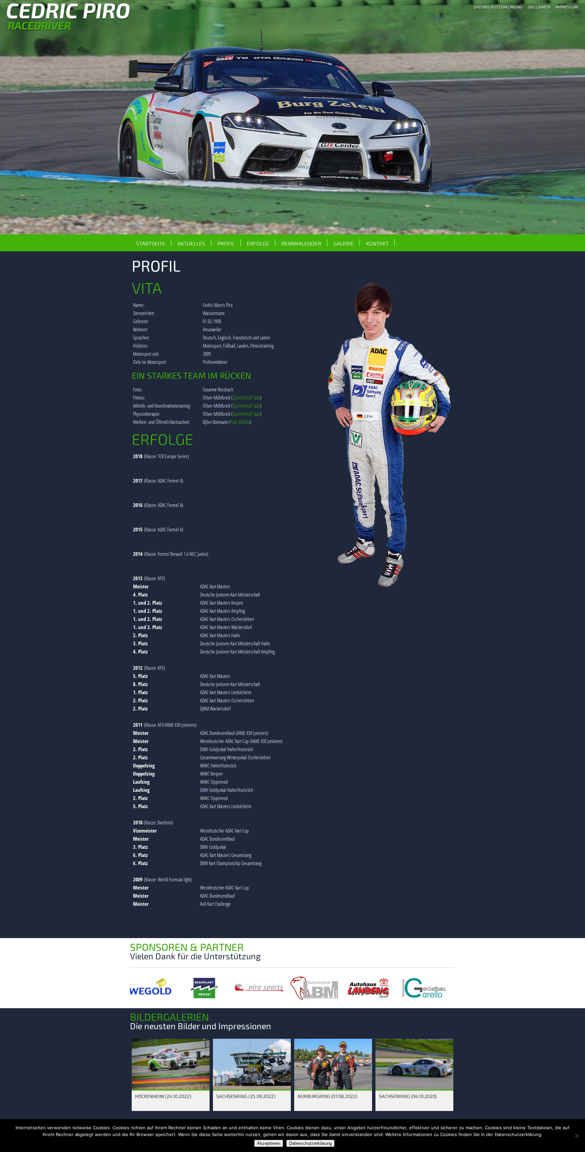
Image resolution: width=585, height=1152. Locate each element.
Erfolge (258, 243)
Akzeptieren (268, 1143)
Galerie (343, 243)
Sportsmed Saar (246, 397)
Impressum (566, 6)
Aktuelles (191, 243)
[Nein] (576, 1135)
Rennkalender (301, 243)
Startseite (150, 243)
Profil (226, 243)
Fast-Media (240, 422)
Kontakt (377, 243)
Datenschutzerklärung (498, 6)
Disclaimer (539, 6)
